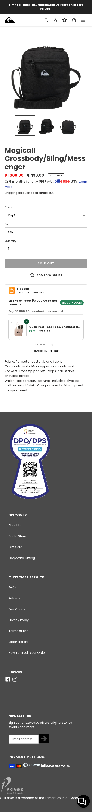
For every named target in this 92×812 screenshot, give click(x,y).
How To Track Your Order (27, 653)
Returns (14, 598)
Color (8, 207)
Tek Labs (53, 351)
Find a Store (17, 536)
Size (7, 224)
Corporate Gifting (22, 558)
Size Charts (17, 609)
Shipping (11, 193)
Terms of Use (18, 631)
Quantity (10, 241)
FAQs (12, 587)
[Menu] (82, 20)
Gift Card (15, 547)
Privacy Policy (19, 620)
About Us (15, 525)
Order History (18, 642)
